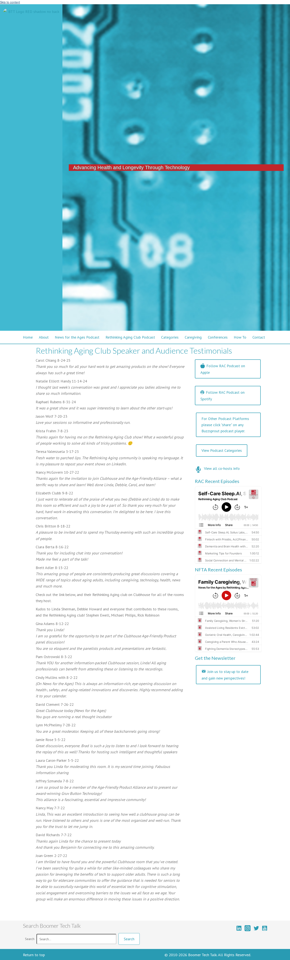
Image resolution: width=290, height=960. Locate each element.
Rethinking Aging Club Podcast (130, 337)
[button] (129, 939)
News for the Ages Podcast (77, 337)
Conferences (218, 337)
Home (28, 337)
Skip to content (10, 2)
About (44, 337)
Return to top (34, 954)
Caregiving (193, 337)
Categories (170, 337)
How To (240, 337)
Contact (258, 337)
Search (29, 939)
